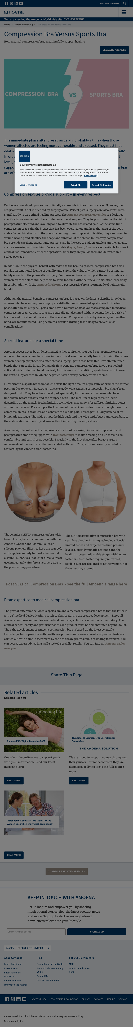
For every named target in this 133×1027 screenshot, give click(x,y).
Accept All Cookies (101, 184)
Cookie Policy (90, 175)
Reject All (76, 184)
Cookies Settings (28, 184)
